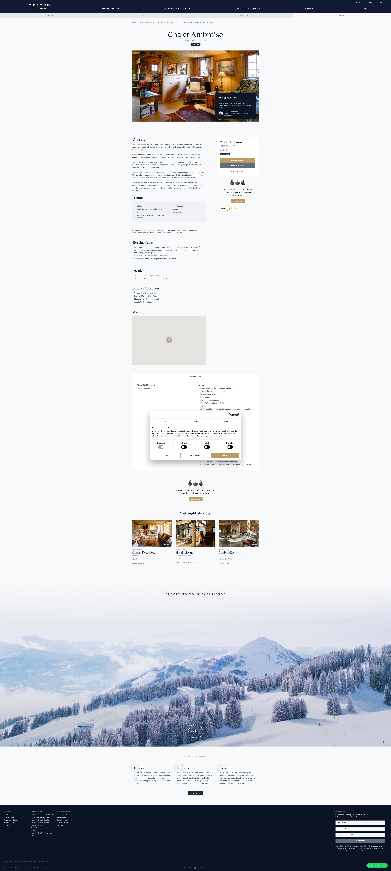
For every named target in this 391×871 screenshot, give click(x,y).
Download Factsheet (238, 166)
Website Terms (62, 817)
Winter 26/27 (195, 377)
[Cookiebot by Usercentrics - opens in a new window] (230, 414)
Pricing (342, 15)
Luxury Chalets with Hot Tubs (40, 820)
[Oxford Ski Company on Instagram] (195, 867)
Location (244, 15)
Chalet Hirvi (227, 552)
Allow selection (195, 455)
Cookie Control (62, 820)
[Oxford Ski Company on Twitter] (184, 867)
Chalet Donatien (143, 552)
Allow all (225, 455)
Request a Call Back (11, 820)
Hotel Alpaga (141, 144)
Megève (188, 41)
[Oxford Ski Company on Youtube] (200, 867)
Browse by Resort (110, 9)
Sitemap (60, 825)
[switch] (184, 447)
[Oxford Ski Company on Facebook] (190, 867)
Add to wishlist (240, 171)
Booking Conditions (63, 815)
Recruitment (8, 825)
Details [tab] (195, 421)
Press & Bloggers (63, 822)
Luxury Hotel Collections (247, 9)
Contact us (369, 2)
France (194, 41)
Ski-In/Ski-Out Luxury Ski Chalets (42, 815)
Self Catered (195, 44)
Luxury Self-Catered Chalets (40, 817)
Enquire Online (9, 817)
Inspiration (310, 9)
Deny (166, 455)
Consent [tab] (165, 421)
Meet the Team (9, 822)
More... (364, 9)
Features (146, 15)
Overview (49, 15)
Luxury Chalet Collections (177, 9)
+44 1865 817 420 (357, 2)
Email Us (7, 815)
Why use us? (195, 793)
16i (380, 868)
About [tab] (226, 421)
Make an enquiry (238, 160)
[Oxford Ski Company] (39, 6)
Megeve (143, 149)
